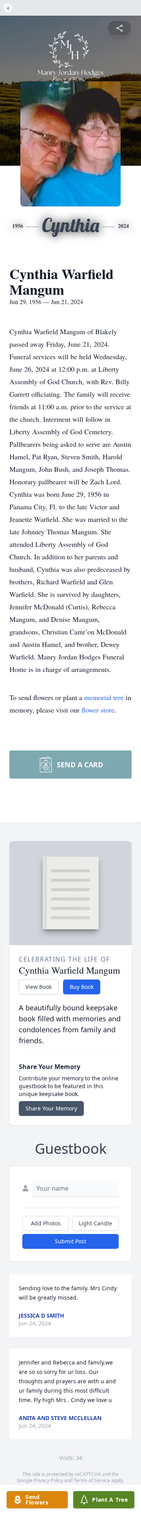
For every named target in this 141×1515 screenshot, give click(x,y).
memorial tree (104, 697)
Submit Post (70, 1241)
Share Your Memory (51, 1108)
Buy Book (82, 986)
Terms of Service (92, 1480)
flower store (97, 710)
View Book (38, 986)
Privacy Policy (48, 1480)
